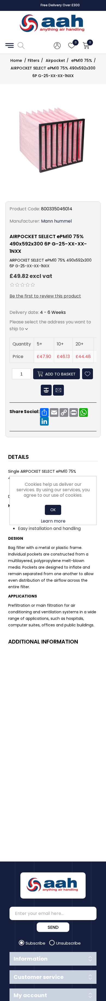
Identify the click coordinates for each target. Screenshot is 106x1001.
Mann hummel (56, 221)
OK (53, 509)
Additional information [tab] (43, 641)
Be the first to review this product (45, 296)
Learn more (53, 521)
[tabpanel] (53, 549)
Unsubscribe (68, 943)
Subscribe (36, 943)
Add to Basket (60, 374)
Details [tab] (18, 457)
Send (53, 927)
